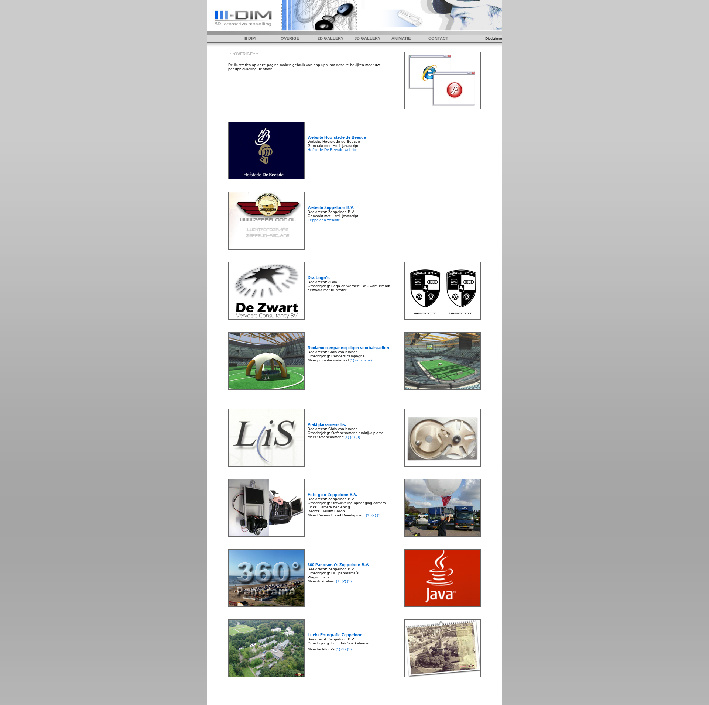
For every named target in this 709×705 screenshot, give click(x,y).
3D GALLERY (367, 38)
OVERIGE (290, 38)
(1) (352, 360)
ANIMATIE (401, 38)
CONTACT (438, 38)
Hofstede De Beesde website (332, 150)
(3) (357, 437)
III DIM (250, 38)
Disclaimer (493, 39)
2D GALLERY (330, 38)
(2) (352, 437)
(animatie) (363, 360)
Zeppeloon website (324, 220)
